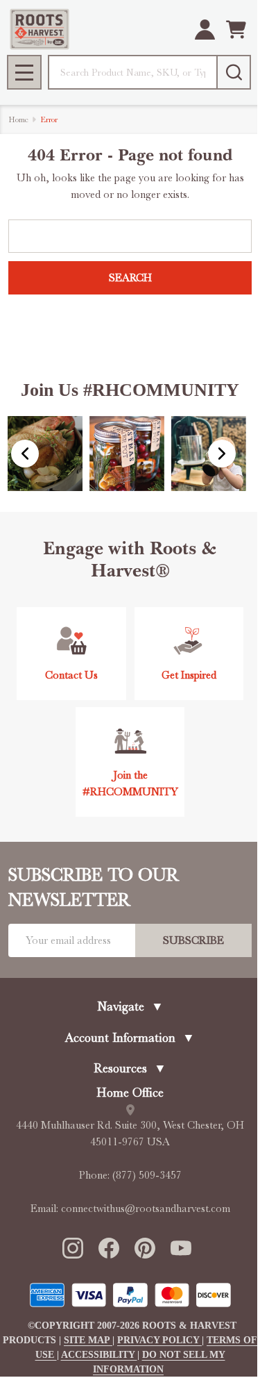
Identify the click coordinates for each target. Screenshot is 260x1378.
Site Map (88, 1340)
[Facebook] (108, 1247)
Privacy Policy (159, 1340)
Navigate (130, 1006)
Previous (25, 453)
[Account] (204, 29)
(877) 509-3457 (147, 1175)
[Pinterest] (144, 1247)
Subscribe (193, 940)
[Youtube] (180, 1247)
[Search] (233, 72)
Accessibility (99, 1355)
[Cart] (236, 29)
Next (222, 453)
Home (18, 119)
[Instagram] (72, 1247)
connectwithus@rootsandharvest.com (145, 1208)
